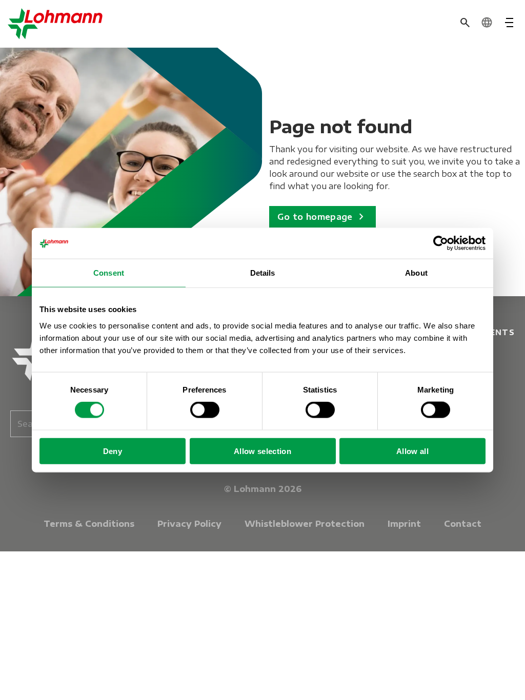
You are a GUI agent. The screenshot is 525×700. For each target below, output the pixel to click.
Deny (112, 450)
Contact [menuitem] (462, 524)
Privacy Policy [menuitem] (189, 524)
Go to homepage (322, 217)
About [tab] (416, 273)
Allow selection (262, 450)
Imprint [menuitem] (404, 524)
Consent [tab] (108, 273)
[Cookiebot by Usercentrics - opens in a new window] (441, 243)
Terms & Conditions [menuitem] (89, 524)
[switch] (204, 410)
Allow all (412, 450)
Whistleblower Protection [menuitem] (305, 524)
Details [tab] (262, 273)
